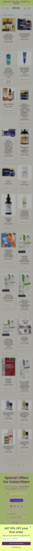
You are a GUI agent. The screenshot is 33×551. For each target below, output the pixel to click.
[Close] (30, 527)
